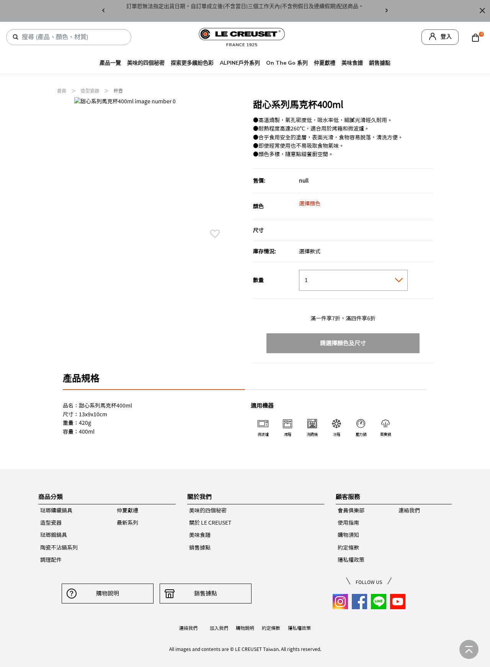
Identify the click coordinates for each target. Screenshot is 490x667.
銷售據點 (379, 63)
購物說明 (107, 593)
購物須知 (348, 535)
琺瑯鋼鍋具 (53, 535)
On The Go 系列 (287, 63)
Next (387, 11)
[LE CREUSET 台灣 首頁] (242, 36)
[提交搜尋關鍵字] (16, 37)
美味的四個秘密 (146, 63)
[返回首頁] (469, 649)
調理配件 (51, 560)
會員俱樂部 (351, 510)
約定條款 (348, 547)
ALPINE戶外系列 (240, 63)
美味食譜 (352, 63)
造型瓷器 (90, 91)
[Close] (482, 11)
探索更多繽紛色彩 (192, 63)
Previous (103, 11)
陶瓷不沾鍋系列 (59, 547)
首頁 (62, 91)
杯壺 (118, 91)
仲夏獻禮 (324, 63)
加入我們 (219, 628)
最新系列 (127, 522)
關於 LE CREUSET (210, 522)
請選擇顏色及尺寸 (343, 343)
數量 (258, 280)
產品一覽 (110, 63)
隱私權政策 (351, 560)
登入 (446, 36)
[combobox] (72, 37)
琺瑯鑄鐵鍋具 (56, 510)
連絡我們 (409, 510)
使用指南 (348, 522)
